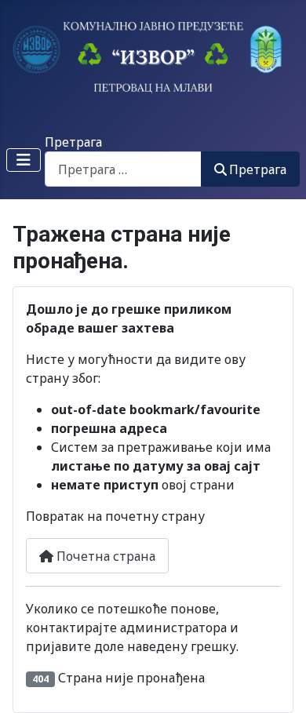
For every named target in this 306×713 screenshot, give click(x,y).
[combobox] (123, 169)
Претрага (73, 142)
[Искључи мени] (23, 160)
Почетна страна (104, 556)
